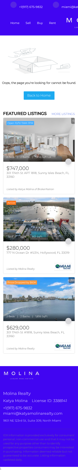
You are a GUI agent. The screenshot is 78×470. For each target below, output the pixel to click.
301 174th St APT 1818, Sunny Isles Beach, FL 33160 (37, 175)
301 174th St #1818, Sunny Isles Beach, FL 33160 (35, 334)
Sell (28, 23)
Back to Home (39, 95)
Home (14, 23)
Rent (52, 23)
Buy (40, 23)
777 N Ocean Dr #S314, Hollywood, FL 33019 (37, 253)
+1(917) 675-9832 (17, 408)
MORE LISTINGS (63, 114)
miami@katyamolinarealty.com (32, 413)
